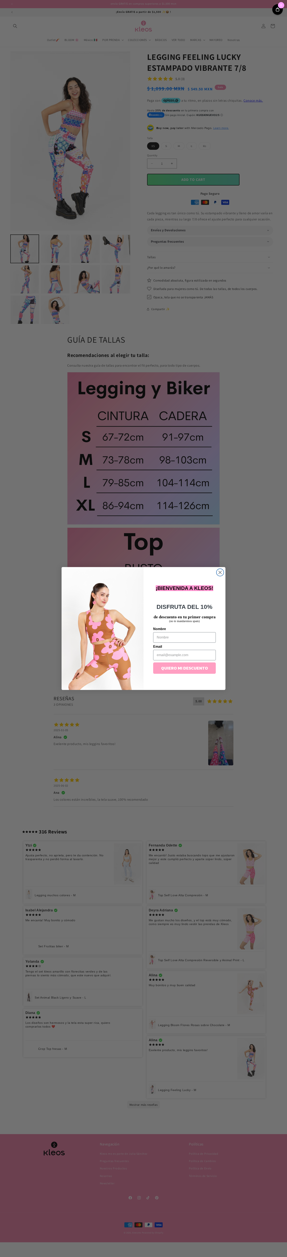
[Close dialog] (220, 572)
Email (157, 646)
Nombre (159, 629)
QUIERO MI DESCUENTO (184, 668)
